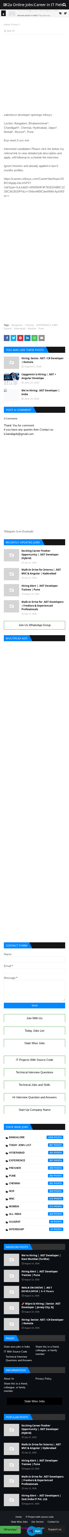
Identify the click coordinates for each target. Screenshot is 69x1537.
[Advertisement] (34, 46)
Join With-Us (34, 1018)
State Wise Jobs (34, 1043)
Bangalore (17, 325)
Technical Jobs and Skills (34, 1084)
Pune (15, 24)
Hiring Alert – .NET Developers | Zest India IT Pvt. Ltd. (41, 1497)
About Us (9, 1378)
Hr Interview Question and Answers (34, 1097)
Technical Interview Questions (34, 1072)
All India (31, 1214)
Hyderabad (19, 328)
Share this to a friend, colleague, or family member (47, 1350)
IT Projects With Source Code (34, 1059)
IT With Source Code (15, 1351)
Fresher (31, 1168)
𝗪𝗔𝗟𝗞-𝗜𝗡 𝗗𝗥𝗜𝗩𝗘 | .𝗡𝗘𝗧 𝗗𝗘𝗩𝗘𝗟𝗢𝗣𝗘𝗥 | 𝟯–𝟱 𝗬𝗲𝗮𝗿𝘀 (37, 1289)
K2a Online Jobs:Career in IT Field (34, 4)
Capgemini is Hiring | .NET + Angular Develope (38, 376)
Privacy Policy (43, 1378)
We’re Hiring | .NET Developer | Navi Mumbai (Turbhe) (41, 1257)
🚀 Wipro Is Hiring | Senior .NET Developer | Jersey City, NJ (41, 1305)
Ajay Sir (11, 31)
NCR (31, 1191)
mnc (31, 1198)
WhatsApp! (10, 1529)
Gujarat (8, 328)
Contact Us (53, 1522)
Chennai (29, 325)
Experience (31, 1160)
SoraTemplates (24, 1528)
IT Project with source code (40, 1517)
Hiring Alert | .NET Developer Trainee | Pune (39, 587)
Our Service (37, 1522)
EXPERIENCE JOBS (47, 325)
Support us (54, 1529)
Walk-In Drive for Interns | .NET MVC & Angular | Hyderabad (41, 571)
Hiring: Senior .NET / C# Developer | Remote (42, 360)
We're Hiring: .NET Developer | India (40, 392)
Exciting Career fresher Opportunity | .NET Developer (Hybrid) (40, 554)
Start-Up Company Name (35, 1109)
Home (7, 24)
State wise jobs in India (17, 1346)
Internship (31, 1229)
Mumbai (32, 328)
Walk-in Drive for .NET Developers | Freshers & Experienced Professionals (42, 605)
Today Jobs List (34, 1030)
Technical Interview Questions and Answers (19, 1358)
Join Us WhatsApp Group (35, 625)
